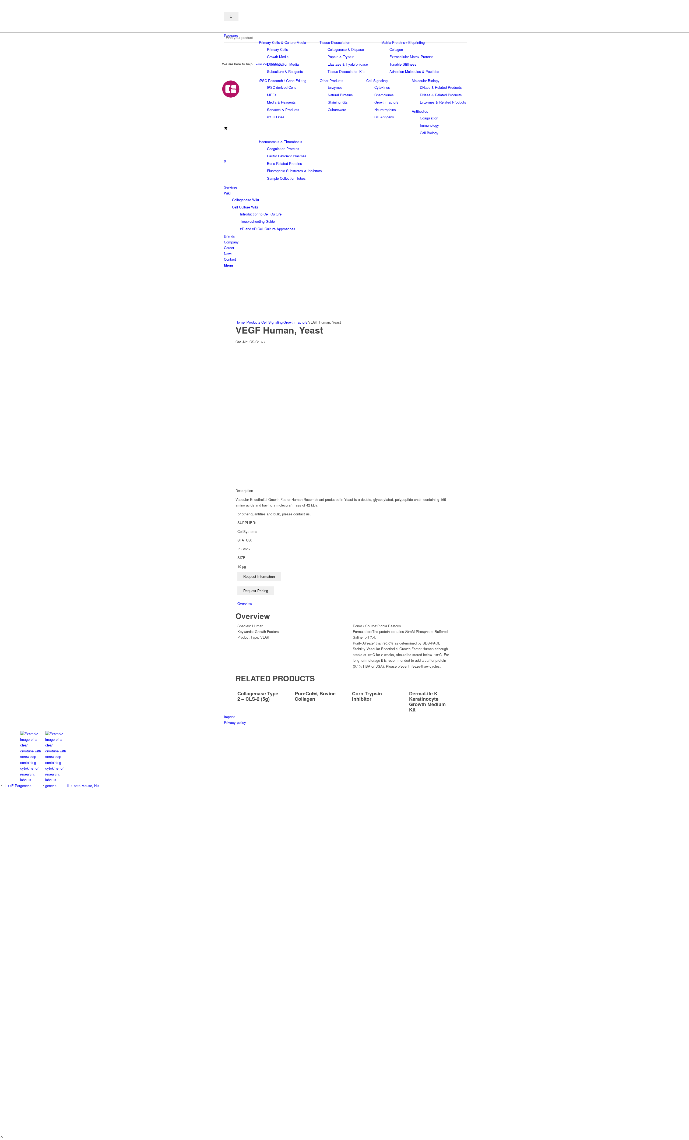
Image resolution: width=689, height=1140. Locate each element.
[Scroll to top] (1, 1137)
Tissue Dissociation (334, 42)
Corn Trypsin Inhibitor (367, 696)
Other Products (331, 80)
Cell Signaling (377, 80)
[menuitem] (345, 35)
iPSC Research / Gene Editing (282, 80)
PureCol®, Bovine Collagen (315, 696)
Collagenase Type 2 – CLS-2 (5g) (257, 696)
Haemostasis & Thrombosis (280, 141)
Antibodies (420, 111)
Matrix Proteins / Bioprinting (403, 42)
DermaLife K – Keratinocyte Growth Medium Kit (427, 701)
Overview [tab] (244, 603)
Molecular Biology (426, 80)
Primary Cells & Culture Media (282, 42)
